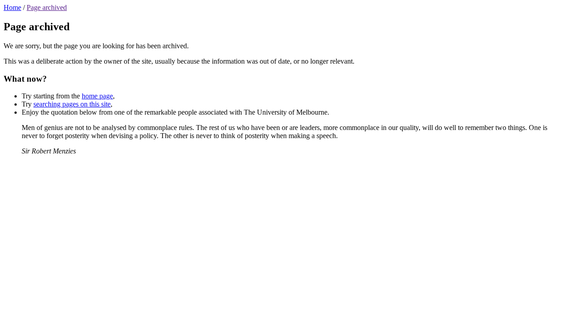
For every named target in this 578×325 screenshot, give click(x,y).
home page (97, 96)
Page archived (47, 7)
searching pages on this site (72, 104)
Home (12, 7)
